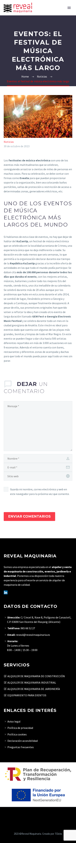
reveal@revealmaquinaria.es (32, 634)
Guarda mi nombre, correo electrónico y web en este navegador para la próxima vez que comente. (39, 492)
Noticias (9, 142)
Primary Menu (69, 7)
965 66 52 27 (28, 628)
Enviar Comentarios (29, 516)
